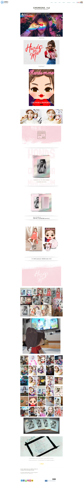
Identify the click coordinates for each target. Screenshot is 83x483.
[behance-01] (22, 480)
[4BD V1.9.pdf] (50, 481)
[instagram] (28, 480)
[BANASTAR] (32, 480)
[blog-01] (26, 480)
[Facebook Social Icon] (24, 480)
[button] (24, 360)
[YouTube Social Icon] (30, 480)
